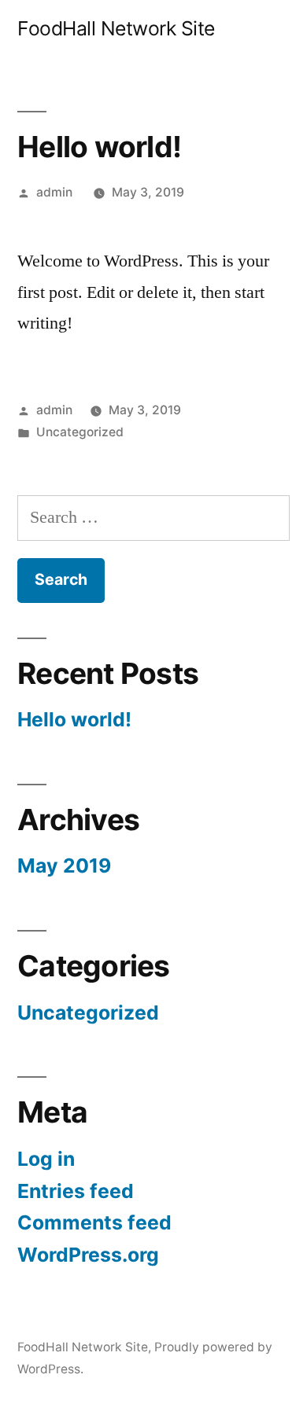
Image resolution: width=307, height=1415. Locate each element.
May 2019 (64, 865)
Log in (46, 1159)
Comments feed (94, 1222)
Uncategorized (80, 431)
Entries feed (75, 1191)
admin (54, 192)
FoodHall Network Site (116, 28)
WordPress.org (88, 1254)
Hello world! (74, 719)
